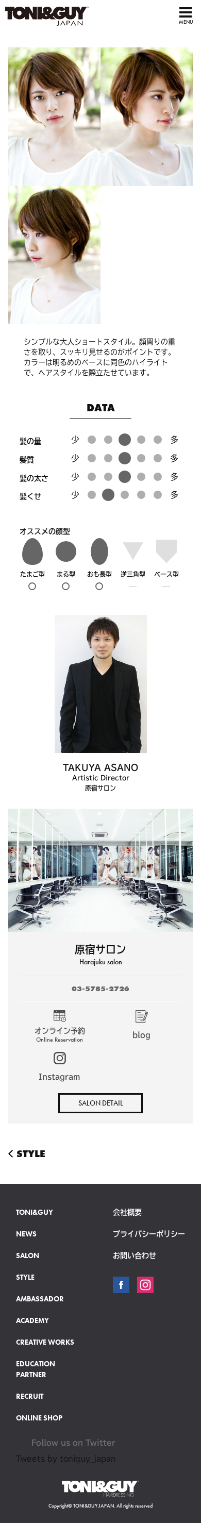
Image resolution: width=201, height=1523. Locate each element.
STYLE (17, 1153)
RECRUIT (29, 1396)
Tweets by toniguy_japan (66, 1458)
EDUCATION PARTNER (35, 1369)
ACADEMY (32, 1320)
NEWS (26, 1234)
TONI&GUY (34, 1212)
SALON (27, 1255)
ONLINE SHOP (39, 1417)
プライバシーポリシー (149, 1233)
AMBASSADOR (40, 1298)
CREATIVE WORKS (45, 1342)
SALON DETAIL (100, 1103)
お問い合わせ (134, 1255)
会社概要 (127, 1212)
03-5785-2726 (100, 988)
